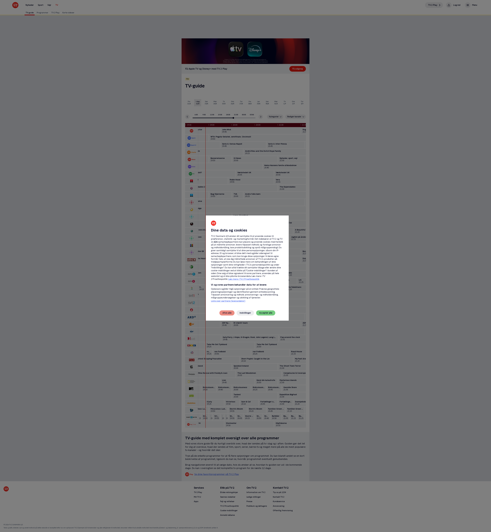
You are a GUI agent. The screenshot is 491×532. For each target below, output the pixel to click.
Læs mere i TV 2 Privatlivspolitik (243, 279)
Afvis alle (226, 313)
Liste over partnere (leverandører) (228, 301)
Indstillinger (245, 313)
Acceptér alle (265, 313)
